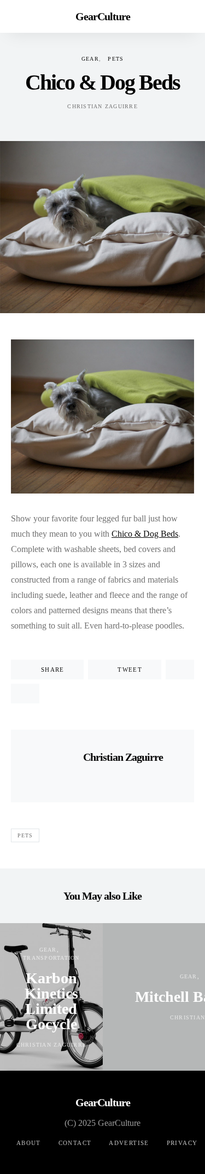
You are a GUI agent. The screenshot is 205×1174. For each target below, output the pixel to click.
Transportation (51, 958)
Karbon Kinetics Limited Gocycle (51, 1001)
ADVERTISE (129, 1143)
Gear (90, 59)
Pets (116, 59)
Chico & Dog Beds (145, 533)
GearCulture (102, 16)
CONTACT (75, 1143)
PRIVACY (182, 1143)
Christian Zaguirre (102, 106)
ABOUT (28, 1143)
